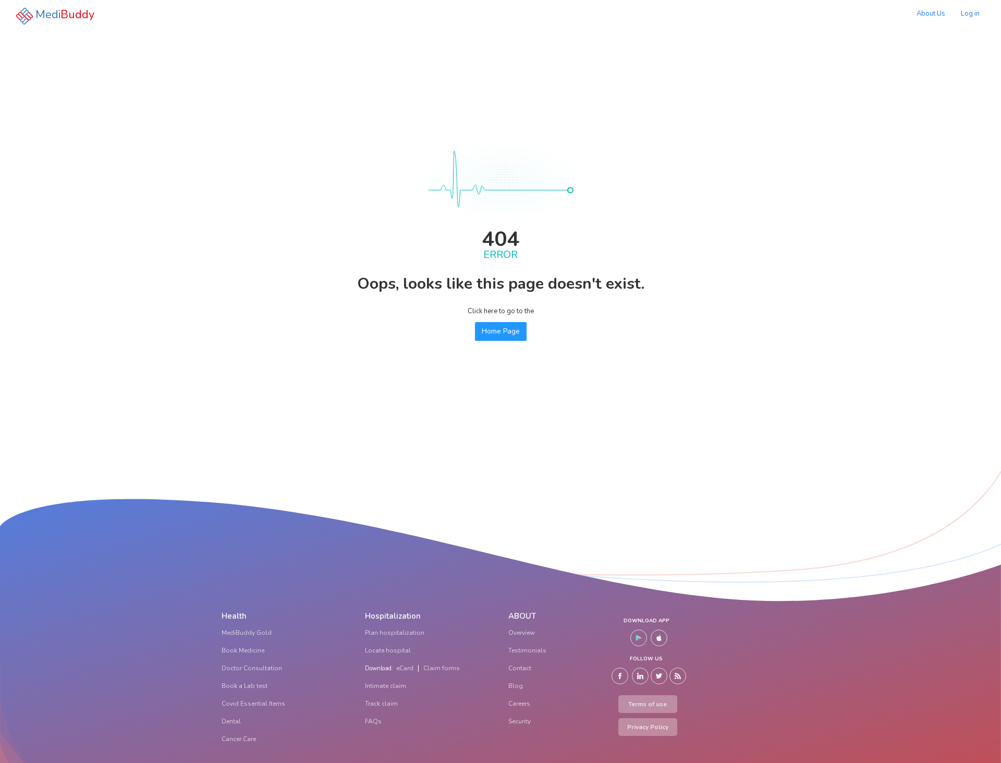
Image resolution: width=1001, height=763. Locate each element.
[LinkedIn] (640, 676)
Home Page (501, 331)
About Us (931, 13)
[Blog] (677, 676)
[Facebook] (620, 676)
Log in (970, 13)
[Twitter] (659, 676)
